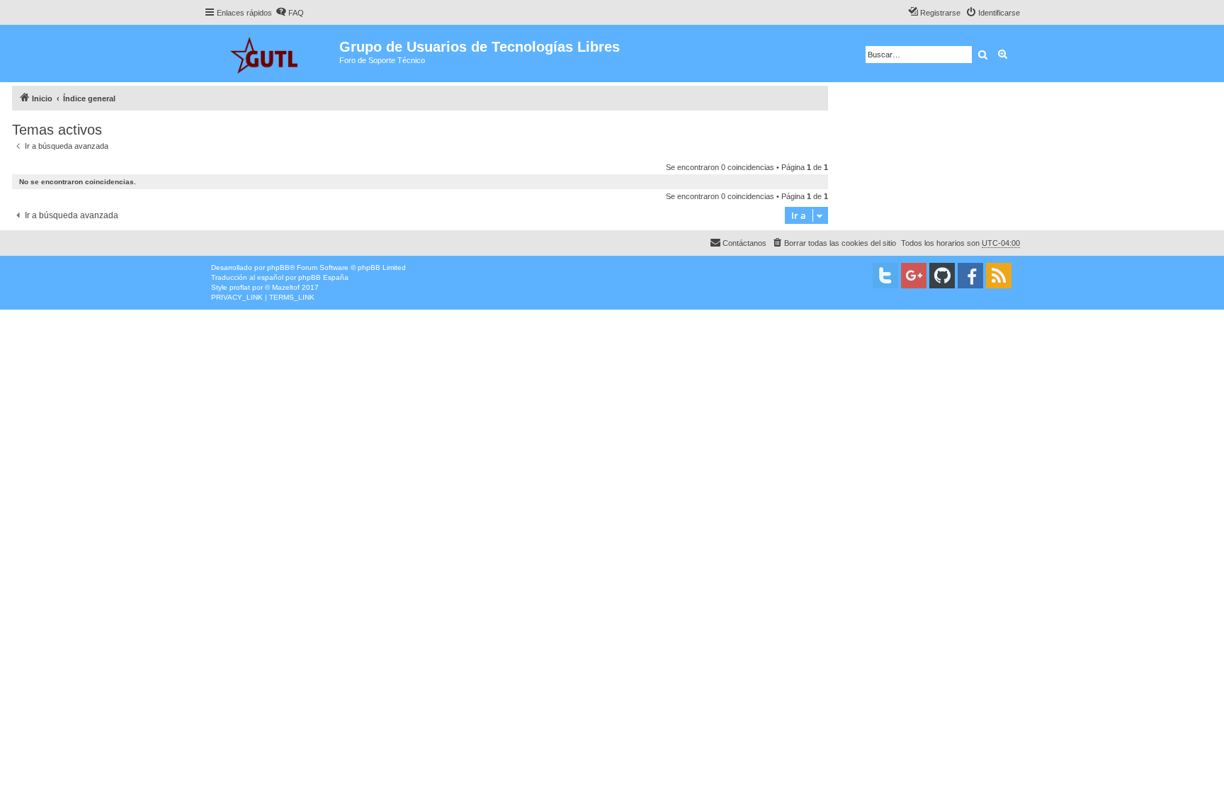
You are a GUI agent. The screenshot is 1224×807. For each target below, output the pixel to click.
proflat (240, 287)
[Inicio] (271, 53)
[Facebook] (970, 275)
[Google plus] (913, 275)
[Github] (942, 275)
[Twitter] (885, 275)
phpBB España (323, 277)
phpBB (278, 267)
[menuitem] (290, 12)
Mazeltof (286, 287)
